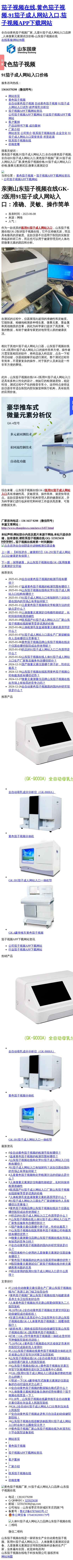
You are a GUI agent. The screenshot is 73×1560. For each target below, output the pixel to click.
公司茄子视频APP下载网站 (25, 114)
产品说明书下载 (18, 125)
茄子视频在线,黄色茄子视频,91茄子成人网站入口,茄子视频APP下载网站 (34, 15)
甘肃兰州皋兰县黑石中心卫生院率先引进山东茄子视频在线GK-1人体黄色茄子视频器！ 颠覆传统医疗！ (39, 1321)
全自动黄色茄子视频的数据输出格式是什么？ (39, 1387)
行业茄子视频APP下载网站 (25, 949)
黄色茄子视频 (17, 99)
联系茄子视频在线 (44, 133)
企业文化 (61, 133)
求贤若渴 (49, 136)
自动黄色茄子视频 (46, 103)
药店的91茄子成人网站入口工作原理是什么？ (39, 1215)
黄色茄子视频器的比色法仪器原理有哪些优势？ (41, 1260)
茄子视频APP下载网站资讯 (25, 110)
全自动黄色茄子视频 (21, 103)
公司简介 (26, 133)
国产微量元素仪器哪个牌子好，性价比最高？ (39, 1226)
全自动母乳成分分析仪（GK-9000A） (32, 792)
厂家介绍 (14, 129)
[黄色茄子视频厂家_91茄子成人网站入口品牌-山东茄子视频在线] (22, 55)
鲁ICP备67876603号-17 (34, 1511)
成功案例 (34, 125)
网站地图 (19, 39)
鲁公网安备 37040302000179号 (31, 1514)
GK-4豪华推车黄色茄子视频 (26, 932)
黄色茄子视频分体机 (21, 836)
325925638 (31, 1500)
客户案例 (14, 121)
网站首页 (14, 96)
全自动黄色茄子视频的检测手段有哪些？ (35, 1152)
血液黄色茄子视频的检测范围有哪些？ (46, 586)
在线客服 (7, 39)
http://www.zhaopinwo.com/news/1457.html (27, 527)
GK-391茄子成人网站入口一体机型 (30, 880)
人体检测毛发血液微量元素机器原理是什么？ (38, 1197)
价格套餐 (14, 144)
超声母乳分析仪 (39, 107)
